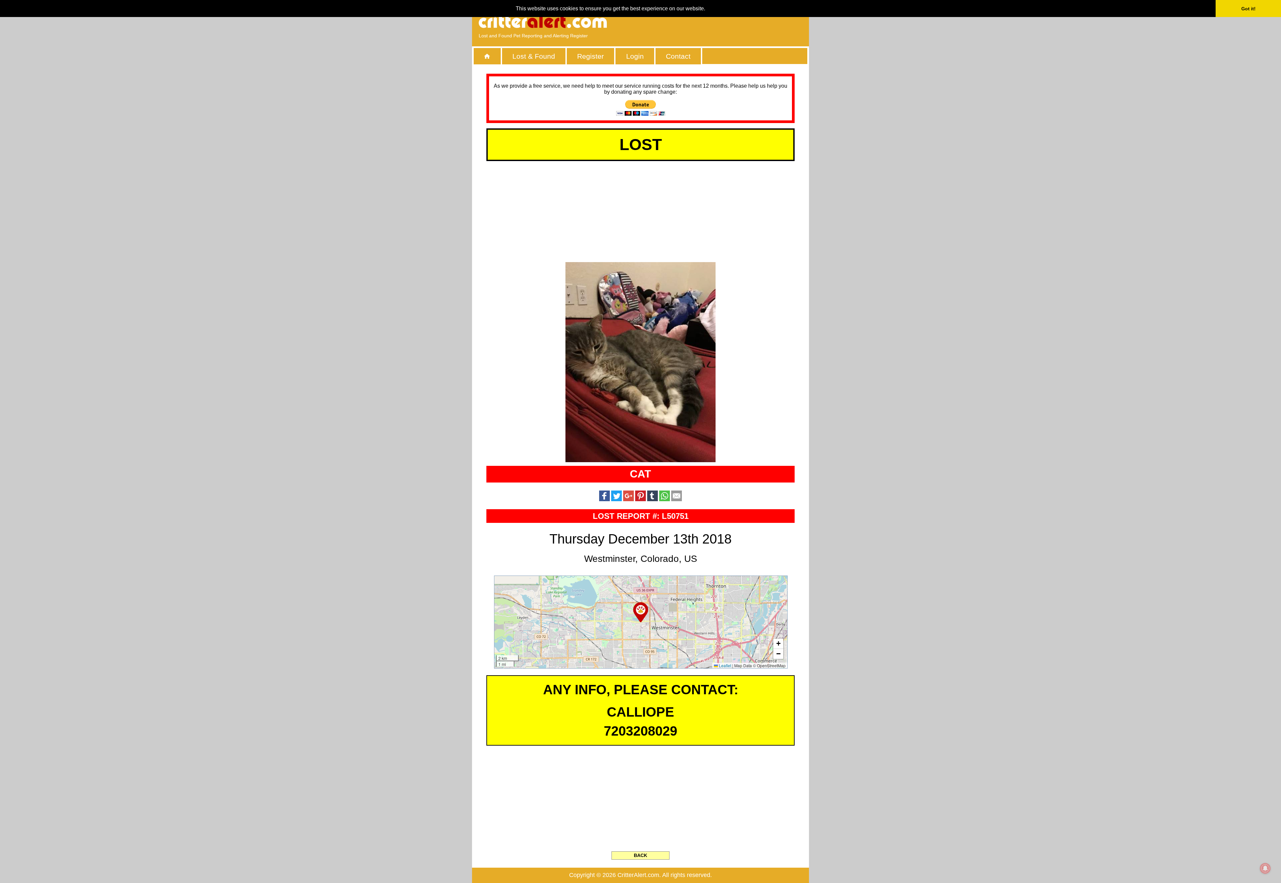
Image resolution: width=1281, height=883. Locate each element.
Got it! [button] (1248, 8)
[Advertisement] (726, 22)
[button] (640, 612)
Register (590, 56)
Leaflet (724, 665)
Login (635, 56)
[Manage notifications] (1265, 868)
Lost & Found (533, 56)
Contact (678, 56)
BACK (640, 855)
